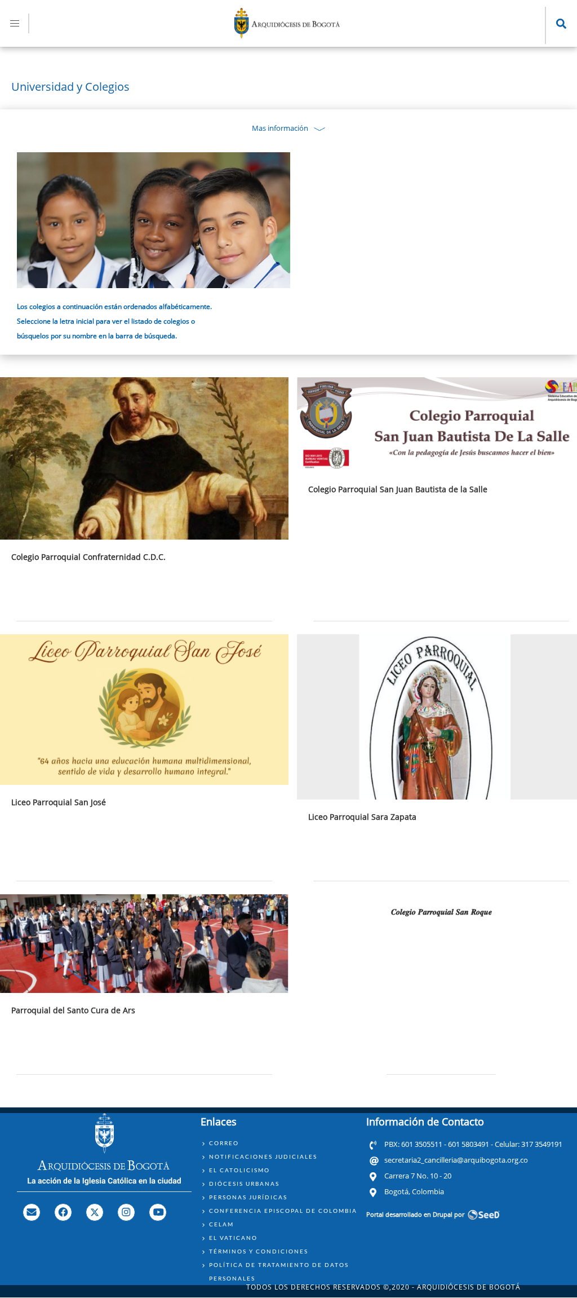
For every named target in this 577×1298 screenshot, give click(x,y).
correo (224, 1143)
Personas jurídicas (248, 1197)
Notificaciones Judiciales (263, 1156)
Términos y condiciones (258, 1251)
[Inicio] (287, 35)
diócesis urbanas (244, 1183)
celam (221, 1224)
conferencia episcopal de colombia (283, 1210)
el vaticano (233, 1237)
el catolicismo (239, 1170)
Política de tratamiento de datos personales (279, 1271)
